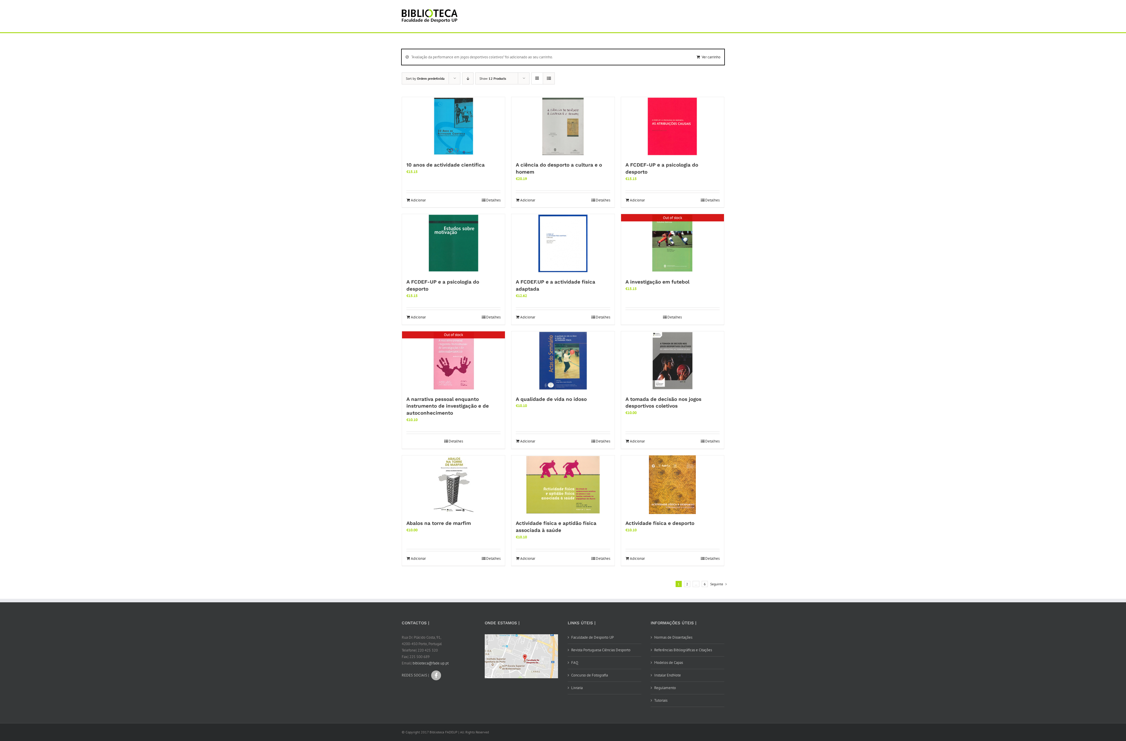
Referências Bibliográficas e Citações (683, 649)
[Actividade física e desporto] (672, 484)
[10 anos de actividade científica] (453, 126)
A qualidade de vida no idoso (551, 399)
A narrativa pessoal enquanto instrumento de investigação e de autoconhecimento (447, 406)
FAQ (574, 662)
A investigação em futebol (657, 282)
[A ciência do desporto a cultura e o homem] (562, 126)
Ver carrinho (711, 57)
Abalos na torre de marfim (438, 523)
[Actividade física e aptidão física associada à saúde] (562, 484)
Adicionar (418, 200)
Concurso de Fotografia (589, 675)
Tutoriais (660, 700)
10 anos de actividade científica (445, 165)
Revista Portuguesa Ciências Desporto (600, 649)
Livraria (577, 687)
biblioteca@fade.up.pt (431, 663)
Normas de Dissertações (673, 637)
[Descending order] (468, 78)
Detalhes (493, 200)
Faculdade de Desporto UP (592, 637)
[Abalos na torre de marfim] (453, 484)
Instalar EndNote (667, 675)
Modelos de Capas (668, 662)
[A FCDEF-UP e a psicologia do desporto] (672, 126)
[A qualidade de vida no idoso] (562, 360)
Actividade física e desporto (659, 523)
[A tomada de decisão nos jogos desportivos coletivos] (672, 360)
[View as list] (548, 78)
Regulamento (665, 687)
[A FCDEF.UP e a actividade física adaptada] (562, 243)
